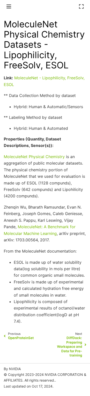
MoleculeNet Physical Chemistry (34, 156)
